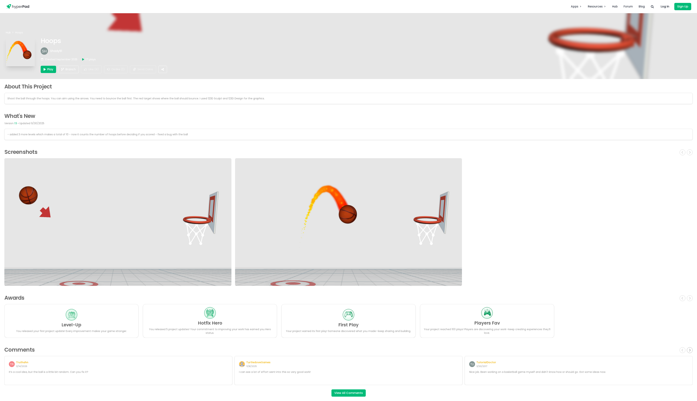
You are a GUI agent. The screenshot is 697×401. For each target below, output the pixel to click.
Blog (642, 6)
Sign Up (682, 6)
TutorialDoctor (486, 362)
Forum (628, 6)
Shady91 (56, 51)
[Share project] (162, 69)
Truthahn (22, 362)
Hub (615, 6)
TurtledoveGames (258, 362)
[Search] (652, 6)
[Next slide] (690, 350)
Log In (665, 6)
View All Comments (348, 393)
